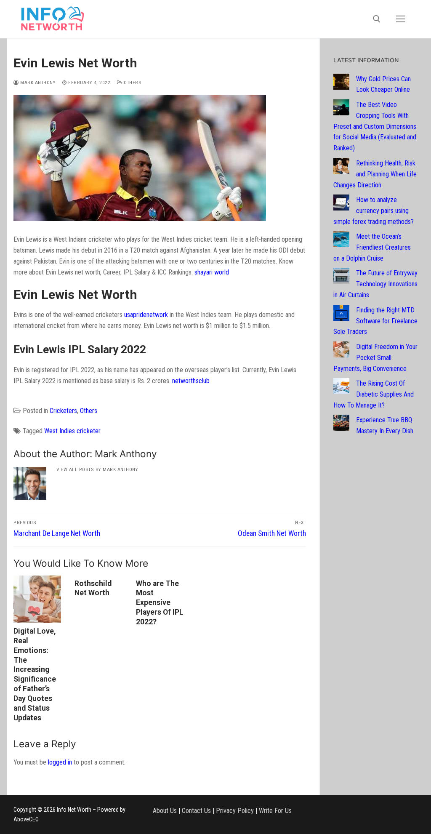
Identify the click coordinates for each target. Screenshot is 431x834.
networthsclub (191, 381)
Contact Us (196, 811)
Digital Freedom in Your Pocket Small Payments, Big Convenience (375, 358)
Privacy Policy (235, 811)
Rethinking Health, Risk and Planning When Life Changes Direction (375, 174)
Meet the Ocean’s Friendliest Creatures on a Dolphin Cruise (372, 247)
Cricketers (63, 411)
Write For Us (275, 811)
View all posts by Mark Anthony (97, 469)
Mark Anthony (37, 82)
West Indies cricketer (72, 431)
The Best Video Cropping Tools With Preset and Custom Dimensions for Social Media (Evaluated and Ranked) (374, 126)
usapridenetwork (146, 315)
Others (131, 82)
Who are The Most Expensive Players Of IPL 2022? (160, 602)
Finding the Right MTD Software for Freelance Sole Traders (375, 321)
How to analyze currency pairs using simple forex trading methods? (373, 211)
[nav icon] (400, 19)
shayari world (211, 272)
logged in (60, 762)
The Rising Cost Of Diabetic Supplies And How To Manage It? (373, 394)
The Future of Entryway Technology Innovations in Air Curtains (375, 284)
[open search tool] (376, 19)
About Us (165, 811)
